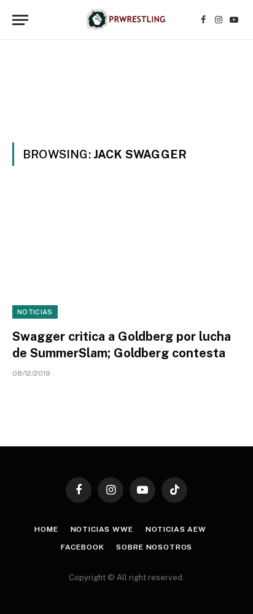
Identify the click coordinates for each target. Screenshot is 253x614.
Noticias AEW (176, 529)
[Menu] (20, 20)
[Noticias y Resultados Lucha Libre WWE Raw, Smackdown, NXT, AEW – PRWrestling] (126, 20)
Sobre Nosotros (154, 547)
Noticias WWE (102, 529)
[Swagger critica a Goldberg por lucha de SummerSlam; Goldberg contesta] (126, 254)
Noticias (35, 312)
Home (46, 529)
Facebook (82, 547)
